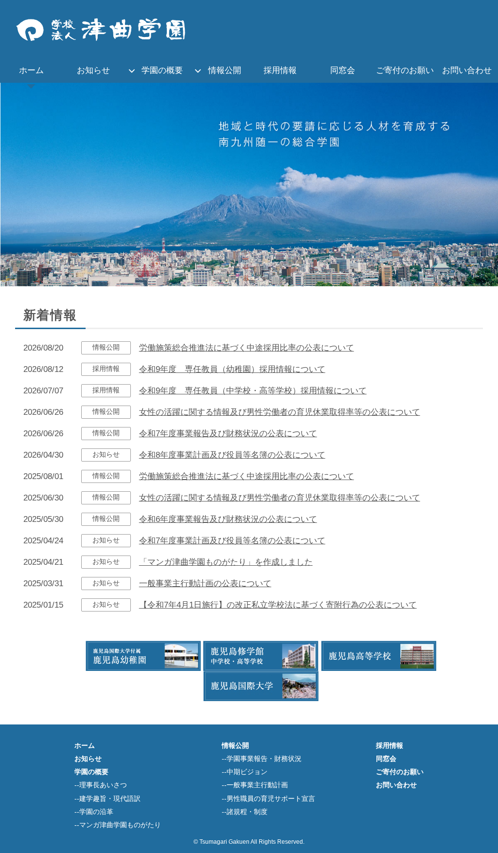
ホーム (31, 70)
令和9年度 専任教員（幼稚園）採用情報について (232, 369)
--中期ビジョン (244, 772)
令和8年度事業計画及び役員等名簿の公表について (232, 455)
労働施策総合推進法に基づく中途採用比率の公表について (246, 347)
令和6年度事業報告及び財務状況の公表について (228, 519)
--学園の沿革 (93, 812)
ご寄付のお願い (405, 70)
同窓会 (342, 70)
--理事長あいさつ (100, 785)
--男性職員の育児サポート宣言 (268, 798)
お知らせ (93, 70)
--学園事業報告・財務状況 (262, 758)
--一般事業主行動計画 (255, 785)
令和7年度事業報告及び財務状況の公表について (228, 433)
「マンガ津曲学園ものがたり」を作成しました (226, 562)
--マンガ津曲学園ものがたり (117, 825)
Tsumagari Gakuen (224, 841)
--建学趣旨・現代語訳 (107, 798)
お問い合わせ (467, 70)
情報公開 (224, 70)
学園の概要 (162, 70)
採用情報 (280, 70)
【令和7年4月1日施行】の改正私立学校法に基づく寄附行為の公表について (278, 605)
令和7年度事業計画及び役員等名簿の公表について (232, 540)
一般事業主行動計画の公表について (205, 583)
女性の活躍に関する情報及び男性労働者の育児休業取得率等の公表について (279, 412)
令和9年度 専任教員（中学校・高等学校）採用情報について (253, 390)
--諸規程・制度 (244, 812)
